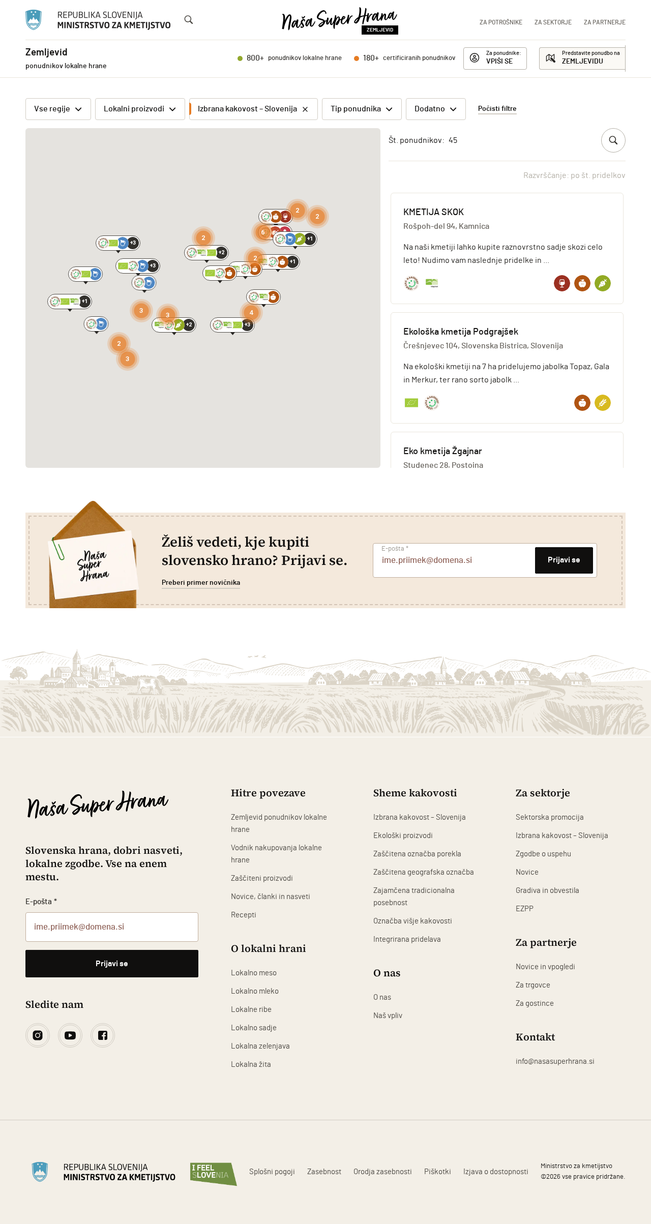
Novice (527, 872)
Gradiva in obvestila (547, 890)
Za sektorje (553, 22)
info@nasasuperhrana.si (555, 1061)
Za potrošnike (501, 22)
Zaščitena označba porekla (417, 854)
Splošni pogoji (272, 1172)
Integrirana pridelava (407, 939)
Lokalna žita (251, 1064)
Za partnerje (605, 22)
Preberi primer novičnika (201, 582)
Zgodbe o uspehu (543, 854)
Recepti (243, 915)
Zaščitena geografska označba (423, 872)
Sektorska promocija (550, 817)
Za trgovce (533, 985)
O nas (382, 997)
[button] (118, 243)
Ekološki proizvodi (403, 836)
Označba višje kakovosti (412, 921)
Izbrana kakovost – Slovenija (419, 817)
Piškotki (437, 1172)
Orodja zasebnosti (382, 1172)
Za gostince (535, 1003)
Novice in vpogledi (545, 967)
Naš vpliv (387, 1016)
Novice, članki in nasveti (270, 897)
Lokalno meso (254, 973)
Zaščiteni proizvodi (262, 878)
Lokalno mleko (255, 991)
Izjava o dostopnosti (495, 1172)
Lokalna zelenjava (260, 1046)
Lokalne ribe (251, 1009)
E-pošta (394, 549)
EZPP (525, 909)
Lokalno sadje (254, 1028)
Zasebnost (324, 1172)
